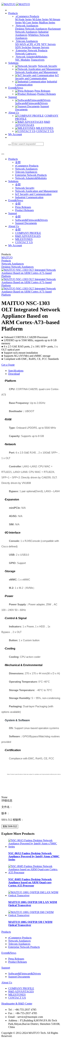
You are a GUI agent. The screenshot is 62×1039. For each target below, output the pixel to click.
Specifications (15, 370)
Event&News (15, 87)
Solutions (13, 62)
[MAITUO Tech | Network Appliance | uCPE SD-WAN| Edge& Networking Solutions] (31, 4)
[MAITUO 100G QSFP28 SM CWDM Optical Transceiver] (34, 915)
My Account (15, 134)
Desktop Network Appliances (17, 266)
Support (12, 97)
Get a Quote (8, 364)
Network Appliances (12, 263)
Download (14, 373)
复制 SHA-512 (10, 826)
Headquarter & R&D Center (16, 1003)
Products (13, 13)
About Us (13, 112)
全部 (18, 162)
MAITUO (7, 257)
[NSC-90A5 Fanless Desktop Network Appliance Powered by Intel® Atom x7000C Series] (34, 846)
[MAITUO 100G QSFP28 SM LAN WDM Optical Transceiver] (34, 895)
